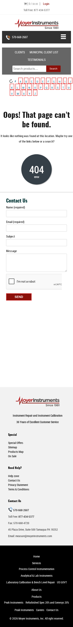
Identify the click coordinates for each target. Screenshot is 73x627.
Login (46, 4)
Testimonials (37, 60)
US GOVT (62, 582)
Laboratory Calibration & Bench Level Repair (30, 582)
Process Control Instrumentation (36, 569)
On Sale (12, 456)
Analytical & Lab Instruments (37, 575)
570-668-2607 (20, 37)
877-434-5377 (42, 10)
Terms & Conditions (18, 489)
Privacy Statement (18, 485)
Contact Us (14, 480)
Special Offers (15, 443)
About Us (36, 590)
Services (36, 563)
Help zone (13, 476)
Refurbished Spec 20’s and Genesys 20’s (47, 602)
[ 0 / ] (33, 4)
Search (53, 68)
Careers (40, 610)
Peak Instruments (13, 602)
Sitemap (12, 447)
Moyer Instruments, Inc (31, 618)
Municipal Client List (44, 52)
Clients (20, 52)
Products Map (16, 452)
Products (37, 596)
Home (36, 556)
